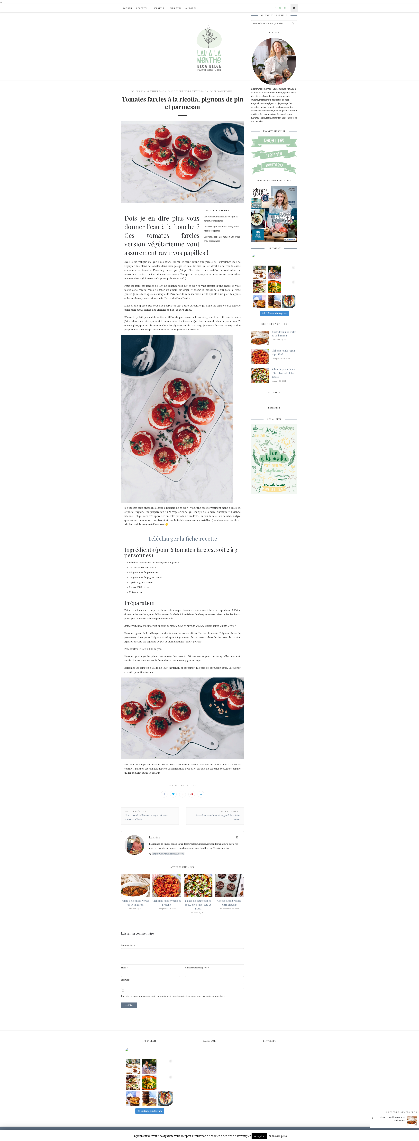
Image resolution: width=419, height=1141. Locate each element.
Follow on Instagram (276, 313)
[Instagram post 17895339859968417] (259, 301)
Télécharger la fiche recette (182, 538)
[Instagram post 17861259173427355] (274, 301)
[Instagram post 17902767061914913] (274, 272)
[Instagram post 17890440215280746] (259, 272)
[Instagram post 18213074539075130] (288, 272)
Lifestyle (158, 8)
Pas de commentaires (221, 91)
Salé (203, 91)
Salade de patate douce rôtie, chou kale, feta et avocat (198, 904)
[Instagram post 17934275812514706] (274, 286)
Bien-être (176, 8)
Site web (125, 980)
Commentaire (128, 945)
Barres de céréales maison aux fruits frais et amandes (222, 239)
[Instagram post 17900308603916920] (288, 286)
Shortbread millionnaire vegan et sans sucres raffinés (221, 218)
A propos (191, 8)
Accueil (128, 8)
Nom (124, 967)
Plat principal (181, 91)
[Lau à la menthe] (209, 46)
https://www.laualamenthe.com (168, 854)
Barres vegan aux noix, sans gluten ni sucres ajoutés (221, 228)
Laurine (139, 91)
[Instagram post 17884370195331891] (259, 286)
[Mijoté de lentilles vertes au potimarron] (395, 1124)
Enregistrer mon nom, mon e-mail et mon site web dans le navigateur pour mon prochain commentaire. (173, 996)
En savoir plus (277, 1136)
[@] (261, 258)
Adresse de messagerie (197, 967)
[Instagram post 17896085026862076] (288, 301)
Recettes (142, 8)
